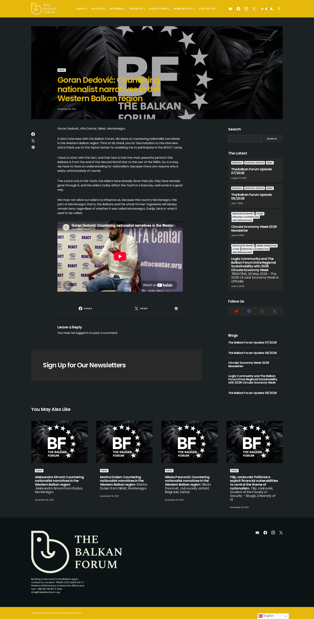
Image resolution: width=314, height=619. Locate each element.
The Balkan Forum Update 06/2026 (252, 353)
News (270, 162)
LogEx (260, 213)
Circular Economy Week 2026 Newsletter (248, 364)
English (268, 615)
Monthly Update (254, 162)
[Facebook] (238, 9)
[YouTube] (230, 9)
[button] (267, 9)
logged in (82, 333)
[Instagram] (246, 9)
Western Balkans (242, 220)
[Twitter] (254, 9)
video (62, 70)
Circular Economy (242, 213)
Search (234, 129)
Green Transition (267, 245)
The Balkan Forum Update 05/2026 (252, 393)
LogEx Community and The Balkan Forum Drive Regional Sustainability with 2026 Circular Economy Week (252, 379)
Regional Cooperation (246, 217)
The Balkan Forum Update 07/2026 (252, 342)
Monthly (237, 162)
